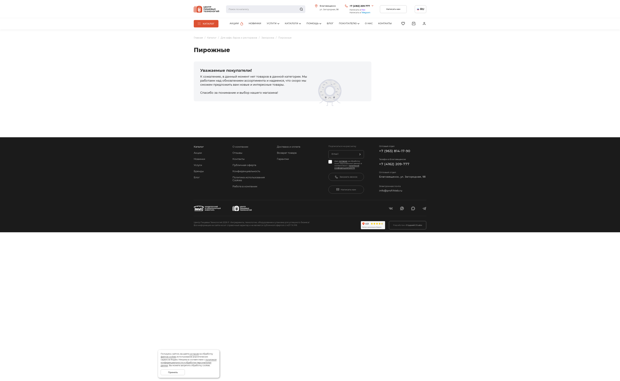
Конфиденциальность (246, 171)
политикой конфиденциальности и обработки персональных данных (189, 362)
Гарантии (283, 158)
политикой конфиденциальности (346, 167)
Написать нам (393, 9)
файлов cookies (168, 357)
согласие (343, 161)
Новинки (199, 158)
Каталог (212, 37)
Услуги (198, 165)
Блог (197, 177)
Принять (173, 372)
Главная (198, 37)
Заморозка (267, 37)
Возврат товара (287, 152)
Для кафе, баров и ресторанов (239, 37)
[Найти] (301, 9)
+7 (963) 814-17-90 (394, 151)
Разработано (407, 225)
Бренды (199, 171)
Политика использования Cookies (248, 179)
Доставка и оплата (288, 146)
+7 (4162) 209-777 (360, 6)
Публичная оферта (244, 165)
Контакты (238, 158)
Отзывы (237, 152)
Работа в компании (244, 186)
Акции (198, 152)
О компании (240, 146)
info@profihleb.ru (390, 190)
